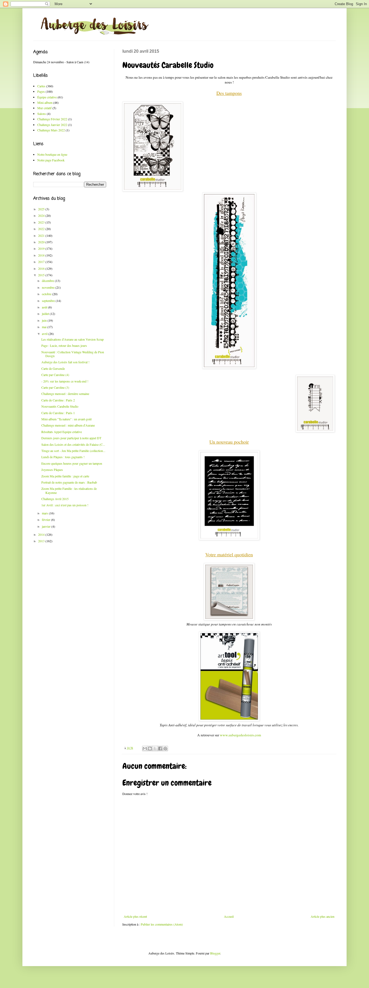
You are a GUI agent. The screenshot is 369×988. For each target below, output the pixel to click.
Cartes (41, 86)
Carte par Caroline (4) (55, 374)
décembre (48, 280)
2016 (41, 268)
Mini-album (44, 102)
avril (45, 333)
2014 (41, 534)
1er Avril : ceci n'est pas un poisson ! (64, 505)
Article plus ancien (322, 916)
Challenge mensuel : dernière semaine (65, 393)
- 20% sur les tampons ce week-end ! (64, 381)
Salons (41, 113)
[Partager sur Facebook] (160, 748)
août (45, 307)
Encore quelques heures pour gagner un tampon (71, 463)
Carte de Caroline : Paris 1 (58, 413)
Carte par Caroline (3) (55, 387)
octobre (47, 294)
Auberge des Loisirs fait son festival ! (65, 362)
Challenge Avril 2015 (55, 499)
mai (44, 327)
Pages (41, 91)
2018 (41, 255)
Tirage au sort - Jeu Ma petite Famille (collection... (73, 450)
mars (45, 513)
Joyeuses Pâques (52, 469)
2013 (41, 541)
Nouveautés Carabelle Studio (59, 406)
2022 (41, 229)
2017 (41, 262)
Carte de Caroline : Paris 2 (58, 400)
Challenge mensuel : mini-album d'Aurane (68, 425)
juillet (46, 313)
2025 (41, 209)
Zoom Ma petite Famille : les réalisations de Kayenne (69, 490)
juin (45, 320)
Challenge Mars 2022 (51, 130)
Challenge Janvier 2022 (52, 124)
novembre (48, 287)
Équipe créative (47, 97)
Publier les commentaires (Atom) (162, 924)
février (46, 519)
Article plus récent (135, 916)
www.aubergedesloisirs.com (240, 735)
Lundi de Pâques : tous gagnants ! (63, 457)
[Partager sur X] (155, 748)
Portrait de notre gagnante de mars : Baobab (69, 482)
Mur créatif (44, 108)
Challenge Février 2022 (52, 119)
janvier (46, 526)
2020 (41, 242)
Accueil (229, 916)
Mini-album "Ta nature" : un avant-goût (66, 419)
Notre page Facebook (51, 160)
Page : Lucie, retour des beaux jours (64, 345)
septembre (49, 300)
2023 (41, 222)
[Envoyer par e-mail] (144, 748)
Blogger (215, 953)
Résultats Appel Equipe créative (61, 432)
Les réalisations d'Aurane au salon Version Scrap (72, 339)
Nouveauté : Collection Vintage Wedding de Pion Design (72, 354)
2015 (41, 275)
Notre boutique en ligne (52, 154)
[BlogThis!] (150, 748)
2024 (41, 215)
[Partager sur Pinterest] (165, 748)
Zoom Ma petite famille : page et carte (65, 476)
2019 (41, 248)
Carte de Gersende (53, 368)
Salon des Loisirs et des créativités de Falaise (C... (73, 444)
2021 (41, 235)
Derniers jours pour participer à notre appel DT (71, 438)
